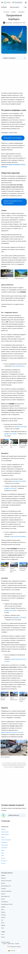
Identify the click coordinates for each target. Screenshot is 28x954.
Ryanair (3, 883)
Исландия (3, 914)
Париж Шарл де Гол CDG (6, 904)
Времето (3, 837)
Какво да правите (5, 834)
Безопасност (4, 860)
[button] (2, 2)
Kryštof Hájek (9, 22)
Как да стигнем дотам (6, 839)
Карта (2, 855)
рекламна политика (19, 767)
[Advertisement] (14, 76)
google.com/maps (20, 426)
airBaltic (3, 875)
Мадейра (3, 907)
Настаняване (4, 847)
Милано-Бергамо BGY (6, 891)
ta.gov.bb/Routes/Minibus (18, 536)
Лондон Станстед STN (6, 880)
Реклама (17, 943)
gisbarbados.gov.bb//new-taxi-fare (12, 732)
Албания (3, 917)
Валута (2, 850)
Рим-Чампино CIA (5, 896)
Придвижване (21, 12)
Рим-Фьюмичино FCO (6, 886)
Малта (2, 909)
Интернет (3, 863)
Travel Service (4, 901)
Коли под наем (4, 845)
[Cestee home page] (7, 2)
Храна (2, 853)
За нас (2, 934)
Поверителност (10, 943)
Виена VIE (3, 878)
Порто (2, 928)
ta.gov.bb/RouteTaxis (18, 366)
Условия (4, 943)
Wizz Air (3, 899)
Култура (3, 858)
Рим (2, 920)
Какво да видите (14, 7)
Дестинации (6, 12)
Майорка (3, 925)
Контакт (3, 937)
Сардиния (3, 888)
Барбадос (4, 7)
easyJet (3, 893)
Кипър (2, 922)
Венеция (3, 912)
